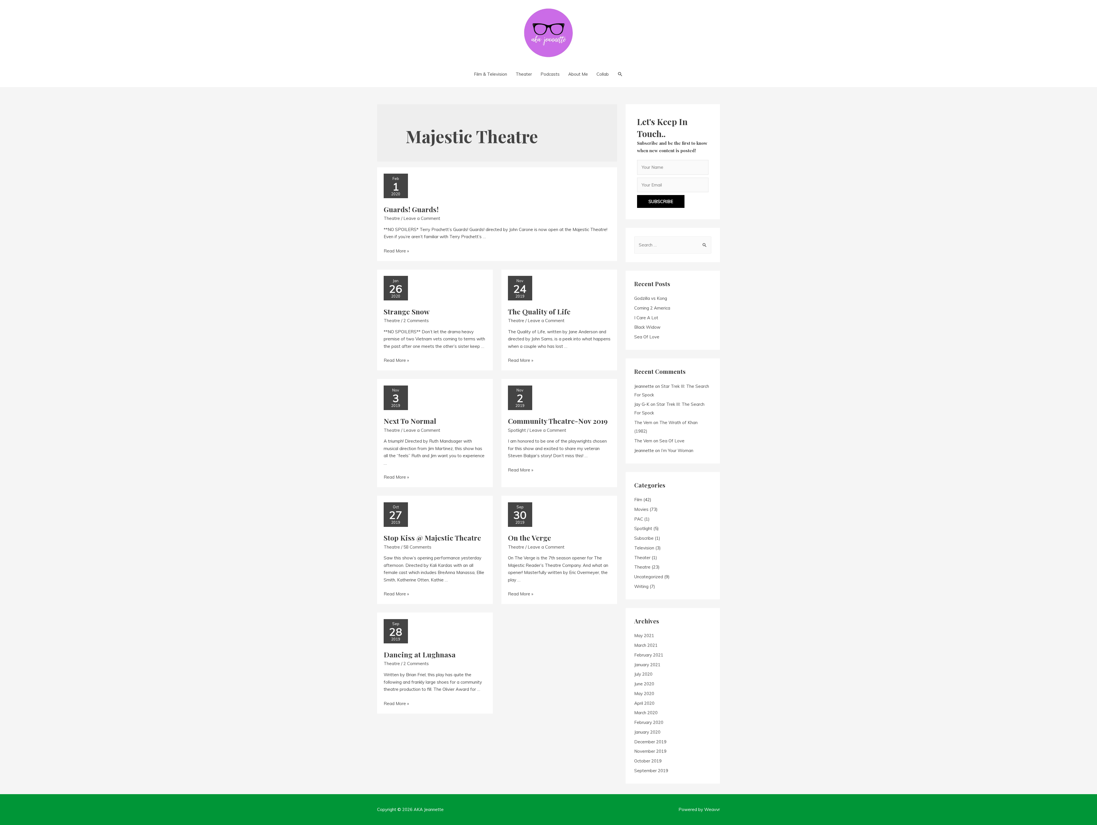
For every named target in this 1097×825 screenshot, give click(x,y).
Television (644, 548)
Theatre (392, 218)
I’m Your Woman (677, 450)
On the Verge (529, 537)
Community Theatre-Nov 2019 (558, 420)
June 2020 (644, 684)
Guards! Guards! (411, 209)
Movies (641, 509)
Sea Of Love (646, 337)
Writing (641, 586)
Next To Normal (410, 420)
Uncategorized (648, 576)
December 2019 (650, 741)
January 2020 (647, 732)
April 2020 (644, 703)
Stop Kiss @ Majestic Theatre (432, 537)
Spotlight (517, 430)
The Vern (643, 422)
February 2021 (648, 655)
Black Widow (647, 327)
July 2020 (643, 674)
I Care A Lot (646, 317)
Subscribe (644, 538)
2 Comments (416, 320)
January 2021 (647, 664)
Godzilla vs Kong (650, 298)
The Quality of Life (539, 311)
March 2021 (646, 645)
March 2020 (646, 712)
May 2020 (644, 693)
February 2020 (648, 722)
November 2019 (650, 751)
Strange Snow (407, 311)
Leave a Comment (421, 218)
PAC (638, 519)
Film (638, 499)
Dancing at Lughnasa (420, 654)
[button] (660, 201)
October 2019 (648, 761)
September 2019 (651, 770)
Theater (642, 557)
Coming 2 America (652, 308)
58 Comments (417, 547)
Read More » (396, 251)
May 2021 (644, 635)
